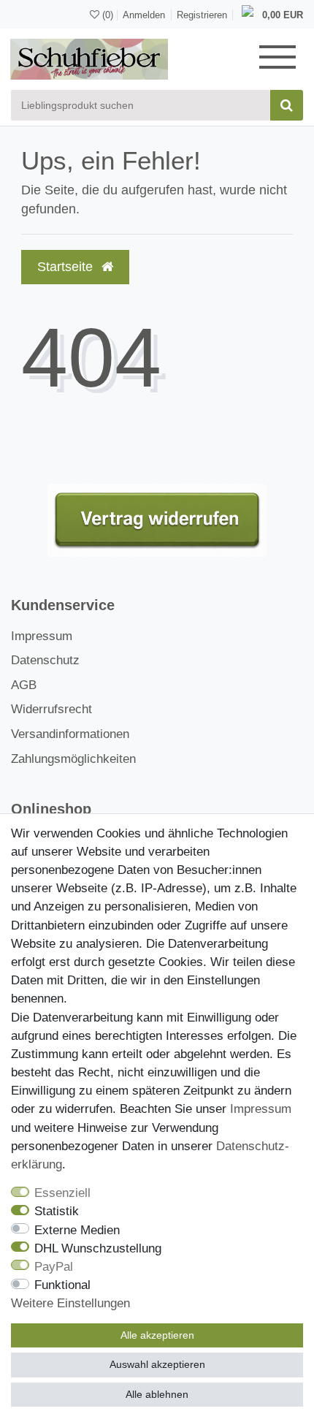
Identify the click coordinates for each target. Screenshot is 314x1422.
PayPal (53, 1267)
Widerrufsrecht (51, 709)
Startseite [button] (66, 266)
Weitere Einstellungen (70, 1303)
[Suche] (286, 105)
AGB (24, 685)
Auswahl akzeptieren (157, 1364)
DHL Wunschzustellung (97, 1248)
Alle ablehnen (157, 1394)
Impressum (41, 636)
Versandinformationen (70, 734)
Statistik (56, 1211)
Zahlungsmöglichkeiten (73, 759)
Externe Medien (77, 1230)
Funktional (62, 1285)
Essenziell (62, 1193)
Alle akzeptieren (157, 1335)
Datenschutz (45, 660)
